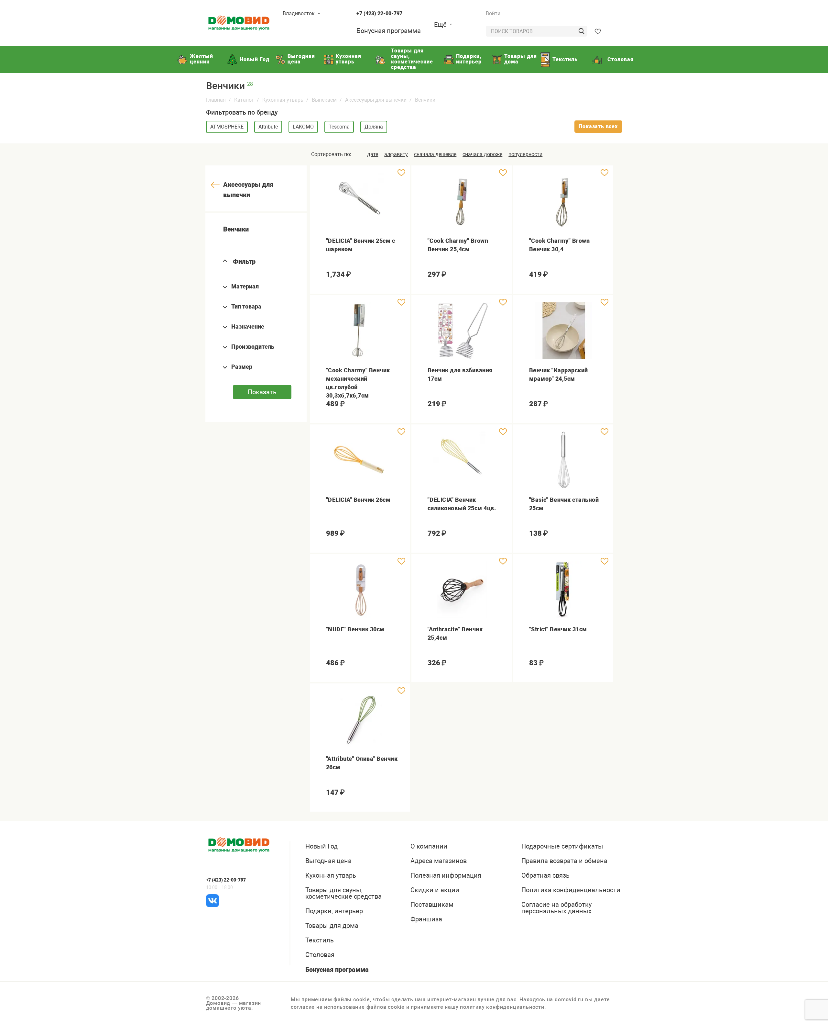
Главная (216, 100)
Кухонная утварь (282, 100)
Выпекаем (324, 100)
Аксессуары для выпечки (376, 100)
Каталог (244, 100)
